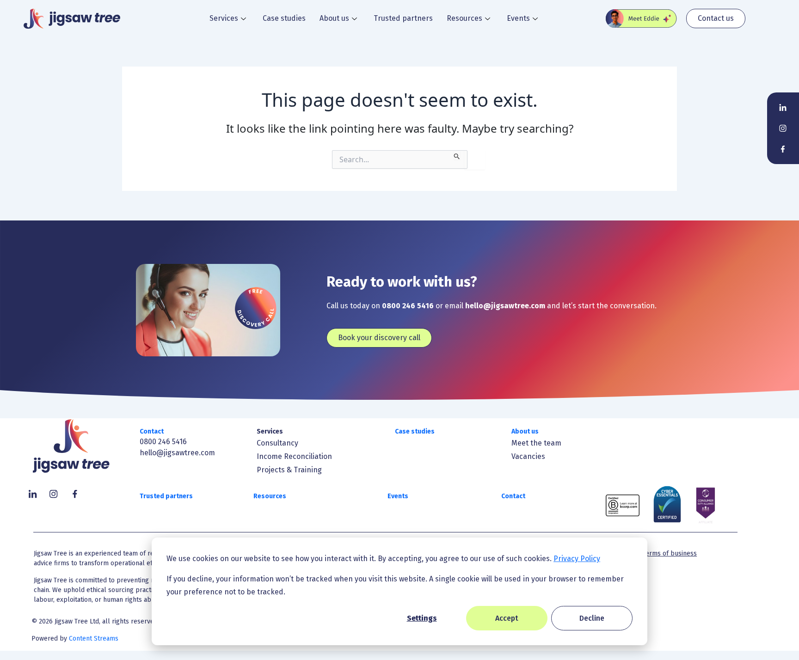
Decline (591, 618)
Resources (464, 18)
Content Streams (93, 638)
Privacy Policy (576, 558)
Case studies (284, 18)
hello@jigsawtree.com (177, 452)
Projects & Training (289, 469)
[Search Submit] (457, 154)
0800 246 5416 (163, 441)
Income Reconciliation (294, 456)
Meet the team (536, 443)
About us (334, 18)
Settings (422, 618)
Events (518, 18)
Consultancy (277, 443)
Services (223, 18)
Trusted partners (403, 18)
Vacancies (528, 456)
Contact (152, 431)
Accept (506, 618)
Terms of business (670, 553)
